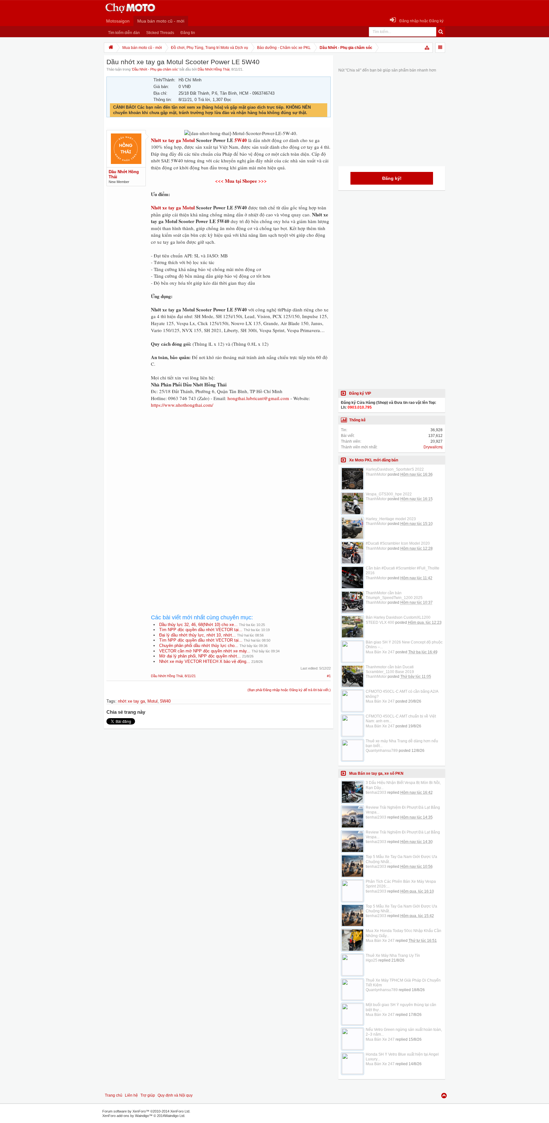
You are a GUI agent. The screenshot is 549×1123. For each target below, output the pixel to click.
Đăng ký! (392, 178)
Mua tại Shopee (241, 180)
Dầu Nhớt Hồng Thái (213, 69)
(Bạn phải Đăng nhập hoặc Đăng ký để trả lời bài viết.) (289, 690)
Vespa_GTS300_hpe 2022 (389, 494)
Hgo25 (371, 960)
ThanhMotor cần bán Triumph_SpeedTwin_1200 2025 (394, 595)
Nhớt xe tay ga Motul (173, 140)
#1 (329, 676)
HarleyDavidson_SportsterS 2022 (395, 469)
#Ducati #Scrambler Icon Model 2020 (398, 543)
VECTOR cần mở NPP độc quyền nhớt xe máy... (204, 651)
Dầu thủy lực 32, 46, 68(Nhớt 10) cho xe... (198, 624)
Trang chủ (113, 1095)
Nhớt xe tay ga (166, 207)
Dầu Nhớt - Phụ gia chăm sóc (155, 69)
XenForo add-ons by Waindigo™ (127, 1116)
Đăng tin (187, 33)
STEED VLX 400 (380, 622)
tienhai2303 (376, 792)
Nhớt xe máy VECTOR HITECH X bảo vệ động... (204, 661)
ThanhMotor (376, 474)
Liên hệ (131, 1095)
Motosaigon (118, 21)
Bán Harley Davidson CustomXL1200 (398, 617)
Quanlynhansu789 (382, 750)
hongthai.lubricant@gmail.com (258, 398)
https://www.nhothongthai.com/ (182, 405)
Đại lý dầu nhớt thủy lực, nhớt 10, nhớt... (197, 635)
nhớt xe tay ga (131, 701)
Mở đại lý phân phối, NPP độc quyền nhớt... (200, 656)
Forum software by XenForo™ (146, 1111)
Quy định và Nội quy (175, 1095)
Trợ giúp (147, 1095)
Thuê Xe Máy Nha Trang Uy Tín (393, 955)
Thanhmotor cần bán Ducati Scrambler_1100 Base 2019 (390, 669)
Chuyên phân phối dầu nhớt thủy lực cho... (198, 645)
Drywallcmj (433, 447)
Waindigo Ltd (174, 1116)
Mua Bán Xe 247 (380, 652)
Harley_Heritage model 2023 (391, 519)
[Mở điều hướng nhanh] (427, 47)
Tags (110, 701)
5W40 (240, 140)
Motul (188, 207)
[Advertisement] (241, 466)
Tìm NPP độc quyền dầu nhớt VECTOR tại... (200, 629)
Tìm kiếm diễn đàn (124, 33)
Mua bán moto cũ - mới (160, 21)
